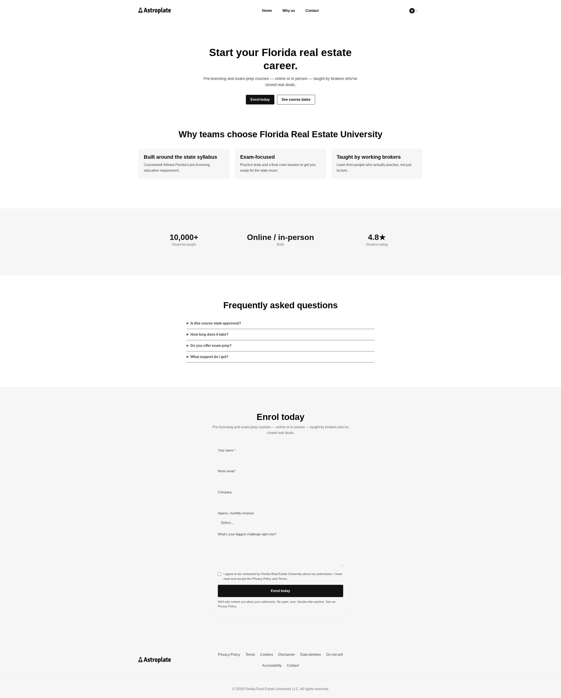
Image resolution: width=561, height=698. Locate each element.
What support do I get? (209, 357)
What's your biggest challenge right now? (247, 534)
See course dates (296, 99)
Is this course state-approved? (215, 323)
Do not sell (334, 654)
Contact (312, 10)
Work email (227, 471)
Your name (227, 450)
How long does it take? (209, 334)
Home (267, 10)
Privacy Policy (261, 578)
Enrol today (260, 99)
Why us (288, 10)
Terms (282, 578)
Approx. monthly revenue (236, 513)
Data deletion (310, 654)
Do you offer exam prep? (211, 345)
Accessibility (272, 665)
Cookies (266, 654)
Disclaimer (286, 654)
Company (225, 492)
